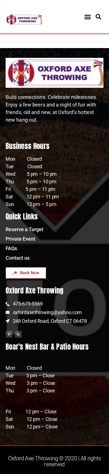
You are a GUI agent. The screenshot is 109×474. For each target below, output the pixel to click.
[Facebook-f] (9, 334)
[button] (87, 16)
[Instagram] (18, 334)
